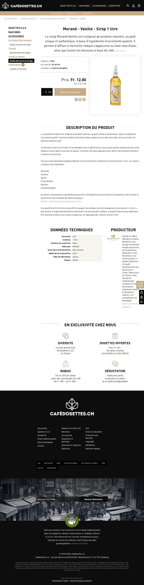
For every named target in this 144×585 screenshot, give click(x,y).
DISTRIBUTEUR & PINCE (20, 40)
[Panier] (139, 5)
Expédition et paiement (67, 440)
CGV (87, 428)
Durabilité (42, 435)
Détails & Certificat (79, 543)
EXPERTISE (114, 5)
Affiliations (90, 445)
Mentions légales (93, 448)
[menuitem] (68, 5)
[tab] (128, 5)
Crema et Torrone (18, 68)
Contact (41, 445)
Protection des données (92, 436)
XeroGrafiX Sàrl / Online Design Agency (72, 580)
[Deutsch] (140, 301)
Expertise (66, 448)
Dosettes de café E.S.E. (71, 428)
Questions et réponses (71, 445)
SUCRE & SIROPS (16, 56)
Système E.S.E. (44, 431)
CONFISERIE (14, 64)
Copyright (90, 441)
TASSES (12, 48)
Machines (66, 431)
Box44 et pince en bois (20, 44)
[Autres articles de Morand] (113, 238)
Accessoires (67, 435)
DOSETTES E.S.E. (68, 5)
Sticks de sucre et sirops (21, 60)
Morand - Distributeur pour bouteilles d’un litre (61, 201)
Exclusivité (42, 428)
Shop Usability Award (47, 438)
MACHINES (84, 5)
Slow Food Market (45, 442)
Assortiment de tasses (20, 52)
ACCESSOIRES (99, 5)
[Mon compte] (133, 5)
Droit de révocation (94, 431)
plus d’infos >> (121, 51)
